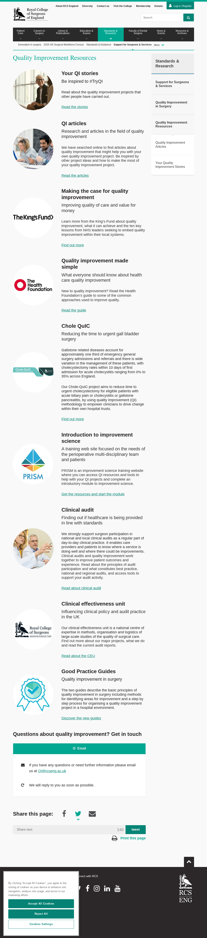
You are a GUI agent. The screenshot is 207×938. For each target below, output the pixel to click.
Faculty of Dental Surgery (138, 32)
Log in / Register (183, 6)
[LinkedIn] (107, 888)
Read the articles (75, 176)
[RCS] (185, 888)
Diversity (87, 6)
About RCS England (67, 6)
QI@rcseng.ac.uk (52, 771)
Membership (143, 6)
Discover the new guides (81, 718)
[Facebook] (87, 888)
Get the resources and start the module (93, 494)
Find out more (72, 245)
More (157, 45)
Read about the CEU (78, 656)
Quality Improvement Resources (171, 124)
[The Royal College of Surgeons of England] (30, 14)
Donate (158, 6)
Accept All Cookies (41, 903)
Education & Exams (86, 32)
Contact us (103, 6)
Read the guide (73, 310)
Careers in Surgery (39, 32)
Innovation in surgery (29, 44)
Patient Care (20, 32)
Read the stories (74, 107)
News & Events (161, 32)
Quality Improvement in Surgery (171, 104)
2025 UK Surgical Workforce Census (64, 44)
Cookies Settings (41, 924)
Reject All (41, 913)
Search (188, 17)
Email (81, 748)
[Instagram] (97, 888)
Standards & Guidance (98, 44)
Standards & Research (110, 32)
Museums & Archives (182, 32)
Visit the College (122, 6)
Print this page (132, 838)
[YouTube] (117, 888)
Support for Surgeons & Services (133, 44)
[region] (41, 903)
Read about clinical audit (81, 588)
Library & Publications (63, 32)
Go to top (189, 862)
